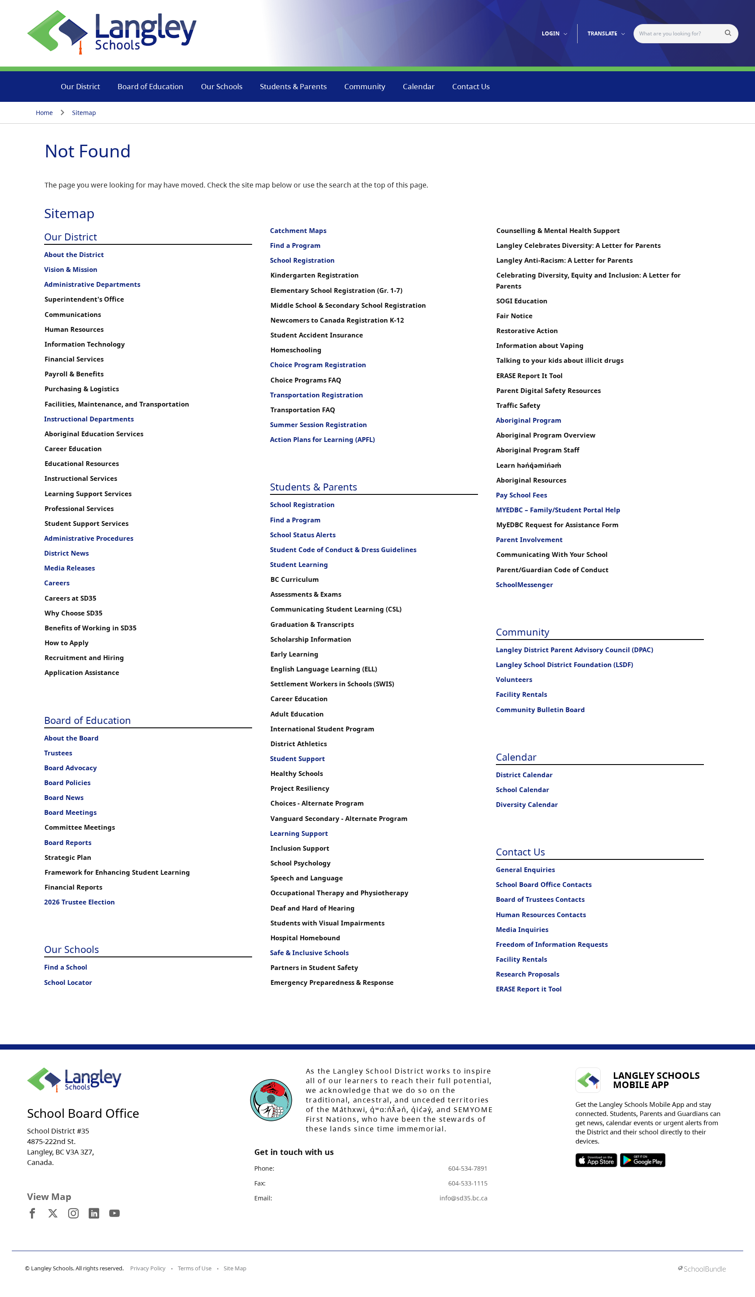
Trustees (58, 753)
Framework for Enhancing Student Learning (117, 872)
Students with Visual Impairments (327, 923)
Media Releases (69, 568)
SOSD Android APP (642, 1160)
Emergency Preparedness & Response (332, 982)
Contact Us (471, 86)
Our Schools (221, 86)
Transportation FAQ (302, 409)
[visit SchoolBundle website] (702, 1269)
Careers (56, 583)
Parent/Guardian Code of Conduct (552, 569)
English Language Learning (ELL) (323, 669)
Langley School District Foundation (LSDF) (564, 664)
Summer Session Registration (318, 424)
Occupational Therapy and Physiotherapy (339, 892)
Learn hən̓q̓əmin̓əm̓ (528, 465)
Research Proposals (527, 974)
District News (66, 553)
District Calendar (524, 774)
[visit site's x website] (53, 1214)
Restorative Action (527, 330)
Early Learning (294, 654)
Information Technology (85, 344)
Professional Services (79, 508)
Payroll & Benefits (74, 374)
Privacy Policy (148, 1268)
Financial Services (74, 359)
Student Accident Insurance (316, 335)
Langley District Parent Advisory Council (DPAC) (574, 649)
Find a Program (295, 245)
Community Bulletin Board (540, 709)
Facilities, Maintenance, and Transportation (117, 404)
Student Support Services (86, 523)
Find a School (65, 967)
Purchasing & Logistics (82, 388)
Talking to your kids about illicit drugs (559, 360)
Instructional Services (81, 478)
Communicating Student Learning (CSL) (336, 609)
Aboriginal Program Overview (546, 435)
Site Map (235, 1268)
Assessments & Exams (305, 594)
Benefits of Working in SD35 (91, 628)
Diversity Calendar (527, 804)
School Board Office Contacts (544, 884)
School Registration (302, 260)
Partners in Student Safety (314, 967)
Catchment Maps (298, 230)
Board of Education (151, 86)
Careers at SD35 (71, 598)
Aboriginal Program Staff (537, 450)
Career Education (73, 448)
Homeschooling (296, 350)
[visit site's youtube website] (114, 1214)
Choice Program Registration (318, 364)
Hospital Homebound (305, 937)
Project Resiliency (299, 788)
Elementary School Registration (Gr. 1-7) (336, 290)
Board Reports (67, 842)
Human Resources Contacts (541, 914)
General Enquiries (525, 869)
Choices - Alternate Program (317, 803)
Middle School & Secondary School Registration (348, 305)
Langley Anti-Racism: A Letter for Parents (564, 260)
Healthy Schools (296, 773)
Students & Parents (293, 86)
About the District (74, 254)
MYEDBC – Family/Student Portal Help (558, 510)
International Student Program (322, 729)
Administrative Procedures (88, 538)
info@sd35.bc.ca (464, 1198)
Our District (80, 86)
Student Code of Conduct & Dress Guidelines (343, 549)
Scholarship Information (310, 639)
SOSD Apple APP (596, 1160)
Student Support (297, 758)
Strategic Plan (68, 857)
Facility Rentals (521, 694)
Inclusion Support (299, 848)
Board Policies (67, 782)
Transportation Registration (316, 395)
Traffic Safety (518, 405)
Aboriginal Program (528, 420)
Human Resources (74, 329)
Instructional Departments (89, 419)
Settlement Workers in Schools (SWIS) (332, 683)
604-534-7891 (468, 1168)
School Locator (68, 982)
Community (364, 86)
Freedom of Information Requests (552, 944)
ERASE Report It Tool (529, 375)
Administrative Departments (92, 284)
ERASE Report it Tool (529, 989)
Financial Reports (73, 887)
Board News (63, 797)
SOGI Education (521, 301)
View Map (49, 1196)
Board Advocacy (70, 767)
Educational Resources (82, 463)
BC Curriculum (294, 579)
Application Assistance (82, 672)
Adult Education (297, 714)
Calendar (419, 86)
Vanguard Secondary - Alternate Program (339, 818)
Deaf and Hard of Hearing (312, 908)
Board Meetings (70, 812)
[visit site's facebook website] (32, 1214)
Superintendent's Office (84, 299)
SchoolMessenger (524, 584)
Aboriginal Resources (531, 480)
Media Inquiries (522, 929)
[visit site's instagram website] (73, 1214)
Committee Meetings (80, 827)
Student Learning (299, 564)
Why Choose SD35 (74, 613)
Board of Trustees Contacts (540, 899)
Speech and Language (306, 878)
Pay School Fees (521, 495)
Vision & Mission (70, 269)
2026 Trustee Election (79, 902)
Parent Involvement (529, 539)
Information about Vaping (540, 345)
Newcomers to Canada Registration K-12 (337, 320)
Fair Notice (514, 315)
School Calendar (522, 789)
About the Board (71, 738)
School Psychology (300, 863)
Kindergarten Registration (314, 275)
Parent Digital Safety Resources (548, 390)
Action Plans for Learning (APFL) (322, 439)
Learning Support (299, 833)
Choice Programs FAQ (305, 380)
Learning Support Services (88, 493)
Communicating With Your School (552, 554)
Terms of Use (194, 1268)
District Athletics (298, 743)
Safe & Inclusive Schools (309, 952)
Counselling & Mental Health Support (558, 230)
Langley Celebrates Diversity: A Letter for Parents (578, 245)
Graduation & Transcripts (312, 624)
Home (44, 112)
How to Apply (67, 642)
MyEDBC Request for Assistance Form (557, 524)
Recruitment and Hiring (84, 657)
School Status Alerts (303, 534)
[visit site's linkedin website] (94, 1214)
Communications (73, 314)
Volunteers (514, 679)
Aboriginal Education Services (94, 433)
